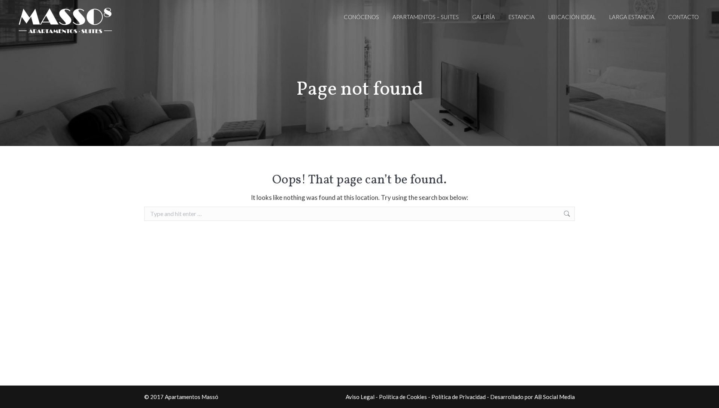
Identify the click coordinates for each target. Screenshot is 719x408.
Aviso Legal (360, 396)
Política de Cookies (403, 396)
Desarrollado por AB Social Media (532, 396)
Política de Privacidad (458, 396)
